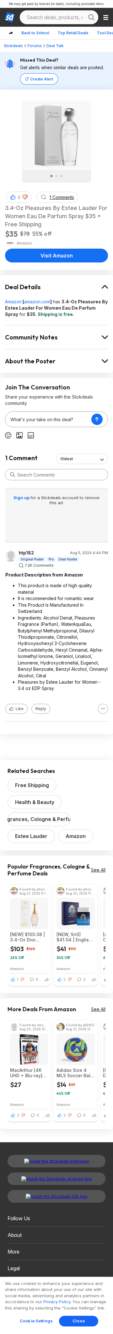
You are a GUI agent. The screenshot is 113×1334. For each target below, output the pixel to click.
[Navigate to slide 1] (51, 176)
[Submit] (12, 474)
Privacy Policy (56, 1301)
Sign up (21, 497)
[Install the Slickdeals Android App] (56, 1178)
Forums (35, 45)
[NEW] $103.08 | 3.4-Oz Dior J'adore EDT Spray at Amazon (28, 937)
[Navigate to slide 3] (61, 176)
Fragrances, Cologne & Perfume (39, 819)
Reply (40, 708)
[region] (56, 1305)
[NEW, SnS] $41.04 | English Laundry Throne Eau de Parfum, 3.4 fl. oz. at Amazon (74, 937)
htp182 (26, 552)
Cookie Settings (36, 1320)
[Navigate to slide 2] (56, 176)
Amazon (13, 301)
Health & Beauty (34, 802)
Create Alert (41, 79)
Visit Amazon (56, 255)
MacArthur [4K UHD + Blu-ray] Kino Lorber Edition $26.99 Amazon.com (26, 1072)
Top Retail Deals (73, 32)
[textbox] (48, 419)
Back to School (35, 32)
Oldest (66, 458)
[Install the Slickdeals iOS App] (56, 1196)
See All (98, 870)
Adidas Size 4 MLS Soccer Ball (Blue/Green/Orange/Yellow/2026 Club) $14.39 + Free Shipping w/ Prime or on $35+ (75, 1072)
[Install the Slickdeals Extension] (56, 1161)
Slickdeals (13, 45)
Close (79, 1320)
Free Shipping (32, 785)
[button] (25, 197)
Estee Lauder (31, 836)
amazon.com (37, 301)
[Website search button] (91, 17)
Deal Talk (55, 45)
